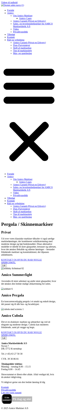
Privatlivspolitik (20, 32)
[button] (29, 113)
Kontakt (11, 37)
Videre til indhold (9, 2)
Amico (10, 13)
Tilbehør (11, 34)
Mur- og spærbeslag (22, 53)
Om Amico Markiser (22, 15)
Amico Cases (25, 18)
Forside (10, 10)
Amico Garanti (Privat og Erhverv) (29, 21)
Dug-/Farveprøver (21, 45)
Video (16, 29)
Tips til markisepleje (22, 50)
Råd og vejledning (15, 40)
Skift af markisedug (22, 48)
